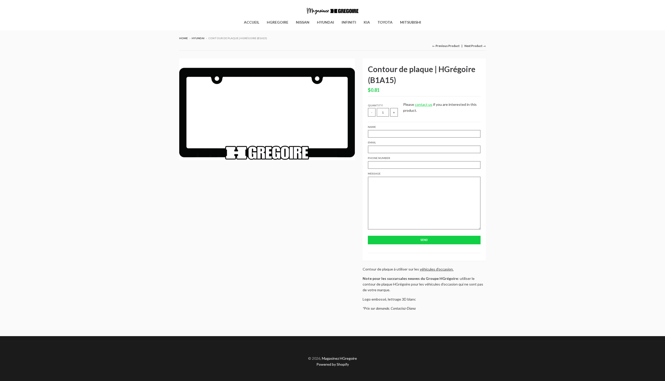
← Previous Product (446, 45)
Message (374, 173)
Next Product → (475, 45)
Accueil (251, 22)
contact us (423, 104)
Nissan (302, 22)
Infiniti (349, 22)
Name (372, 126)
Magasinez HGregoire (339, 358)
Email (372, 142)
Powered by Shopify (332, 364)
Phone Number (379, 158)
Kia (367, 22)
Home (183, 38)
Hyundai (325, 22)
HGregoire (277, 22)
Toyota (385, 22)
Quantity (375, 105)
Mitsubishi (410, 22)
